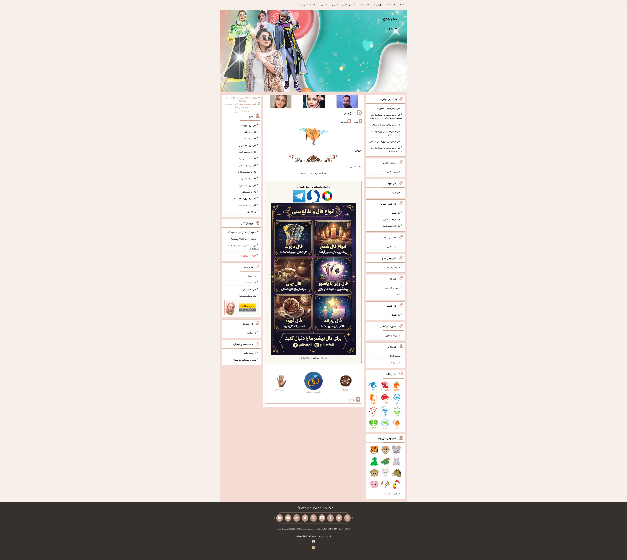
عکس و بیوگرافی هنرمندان (244, 360)
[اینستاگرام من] (322, 518)
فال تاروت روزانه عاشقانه (245, 198)
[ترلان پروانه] (314, 102)
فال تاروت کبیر (249, 132)
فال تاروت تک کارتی (247, 145)
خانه (402, 4)
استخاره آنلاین (348, 4)
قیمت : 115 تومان (242, 104)
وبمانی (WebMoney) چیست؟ (243, 239)
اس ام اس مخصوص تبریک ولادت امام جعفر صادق (386, 149)
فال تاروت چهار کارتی (247, 158)
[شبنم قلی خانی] (280, 102)
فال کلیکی (395, 314)
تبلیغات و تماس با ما (307, 4)
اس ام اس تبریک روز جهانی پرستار (385, 141)
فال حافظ (391, 4)
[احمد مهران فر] (347, 102)
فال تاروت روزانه (248, 125)
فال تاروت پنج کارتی (247, 165)
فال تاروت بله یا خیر (247, 205)
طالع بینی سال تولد (391, 493)
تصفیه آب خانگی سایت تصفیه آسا (241, 232)
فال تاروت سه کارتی (247, 152)
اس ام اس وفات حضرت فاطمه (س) (385, 124)
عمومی (345, 399)
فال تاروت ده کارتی (247, 185)
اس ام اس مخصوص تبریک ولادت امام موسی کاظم (386, 133)
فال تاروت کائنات (248, 138)
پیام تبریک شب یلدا (247, 296)
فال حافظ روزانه (249, 282)
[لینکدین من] (279, 518)
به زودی (389, 18)
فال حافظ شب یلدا (248, 289)
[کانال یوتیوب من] (288, 518)
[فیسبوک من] (330, 518)
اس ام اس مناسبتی (329, 4)
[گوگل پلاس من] (296, 518)
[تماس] (313, 518)
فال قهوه (396, 212)
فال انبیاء (396, 192)
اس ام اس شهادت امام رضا (388, 108)
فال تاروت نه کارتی (248, 178)
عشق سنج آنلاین (392, 335)
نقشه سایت (301, 536)
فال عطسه (251, 332)
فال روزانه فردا (249, 353)
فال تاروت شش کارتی (246, 172)
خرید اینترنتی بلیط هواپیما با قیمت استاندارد (242, 247)
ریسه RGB (395, 355)
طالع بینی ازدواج (393, 267)
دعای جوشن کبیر (392, 287)
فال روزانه (364, 4)
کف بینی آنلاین (393, 246)
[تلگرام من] (339, 518)
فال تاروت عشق (249, 191)
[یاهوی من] (347, 518)
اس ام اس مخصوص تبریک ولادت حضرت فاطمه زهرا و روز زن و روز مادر (386, 116)
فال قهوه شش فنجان (391, 226)
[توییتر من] (305, 518)
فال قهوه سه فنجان (391, 219)
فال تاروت (378, 4)
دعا (305, 173)
